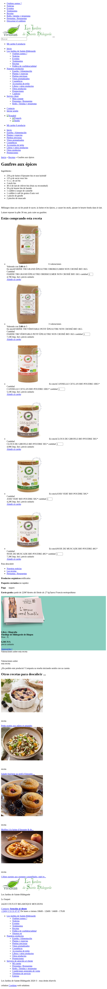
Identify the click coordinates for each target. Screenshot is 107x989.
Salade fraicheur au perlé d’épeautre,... (18, 774)
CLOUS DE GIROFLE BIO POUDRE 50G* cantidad (31, 444)
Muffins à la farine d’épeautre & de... (17, 829)
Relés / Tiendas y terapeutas (24, 103)
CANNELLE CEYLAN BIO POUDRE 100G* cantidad (32, 389)
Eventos (10, 8)
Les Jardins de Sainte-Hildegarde (21, 51)
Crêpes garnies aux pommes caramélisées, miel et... (23, 877)
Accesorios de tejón (21, 83)
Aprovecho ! (6, 649)
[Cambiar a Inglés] (16, 120)
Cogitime (13, 985)
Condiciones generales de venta (26, 971)
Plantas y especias (20, 73)
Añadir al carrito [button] (14, 279)
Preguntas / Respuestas (17, 18)
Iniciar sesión (12, 111)
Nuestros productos (15, 68)
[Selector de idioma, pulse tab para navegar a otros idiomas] (11, 115)
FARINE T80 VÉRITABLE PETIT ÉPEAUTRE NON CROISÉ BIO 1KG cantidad (45, 334)
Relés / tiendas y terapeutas (18, 16)
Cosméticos (17, 81)
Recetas (10, 13)
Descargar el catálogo (16, 21)
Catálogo (16, 93)
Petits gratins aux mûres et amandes (16, 726)
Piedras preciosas (19, 76)
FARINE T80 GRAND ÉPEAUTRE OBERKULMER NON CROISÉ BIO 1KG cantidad (47, 274)
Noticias (10, 6)
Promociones (18, 91)
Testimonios (12, 11)
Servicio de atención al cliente (20, 961)
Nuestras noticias (14, 568)
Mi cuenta (16, 963)
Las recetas (11, 571)
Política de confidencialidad (24, 66)
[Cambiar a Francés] (16, 118)
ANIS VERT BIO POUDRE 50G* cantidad (26, 499)
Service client (13, 96)
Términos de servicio (21, 973)
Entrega (15, 976)
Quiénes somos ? (14, 3)
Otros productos (19, 88)
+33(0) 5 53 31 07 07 (10, 911)
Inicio (9, 48)
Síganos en (17, 933)
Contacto (11, 108)
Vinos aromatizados (21, 78)
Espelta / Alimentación (22, 71)
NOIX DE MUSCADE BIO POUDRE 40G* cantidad (31, 554)
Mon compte (17, 98)
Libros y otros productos (23, 86)
